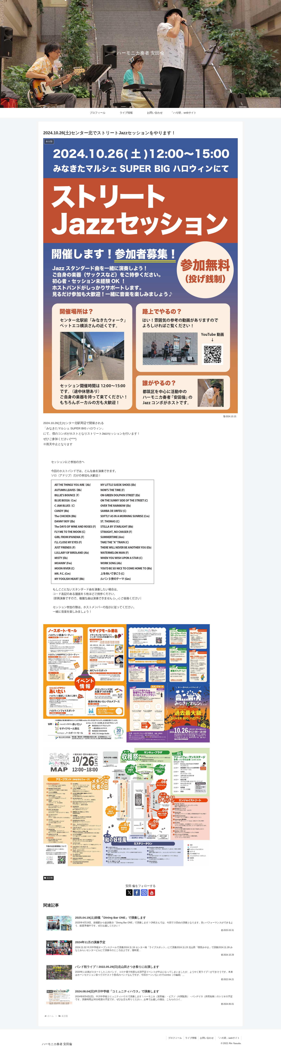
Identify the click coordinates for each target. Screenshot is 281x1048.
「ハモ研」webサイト (228, 1038)
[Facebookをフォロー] (137, 892)
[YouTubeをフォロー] (151, 892)
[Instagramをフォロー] (144, 892)
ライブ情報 (191, 1038)
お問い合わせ (207, 1038)
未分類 (50, 878)
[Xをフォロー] (129, 892)
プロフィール (175, 1038)
